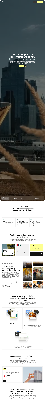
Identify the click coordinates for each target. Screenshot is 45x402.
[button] (15, 2)
